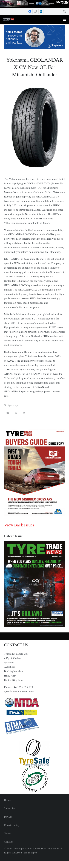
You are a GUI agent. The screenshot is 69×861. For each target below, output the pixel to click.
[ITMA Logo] (34, 712)
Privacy (8, 816)
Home (7, 800)
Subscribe (9, 808)
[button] (64, 11)
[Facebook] (30, 11)
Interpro (32, 852)
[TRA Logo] (34, 779)
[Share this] (8, 413)
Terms (7, 833)
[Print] (34, 703)
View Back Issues (19, 525)
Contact (8, 841)
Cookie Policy (12, 825)
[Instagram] (35, 11)
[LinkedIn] (41, 11)
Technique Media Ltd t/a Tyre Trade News (36, 848)
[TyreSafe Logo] (34, 752)
